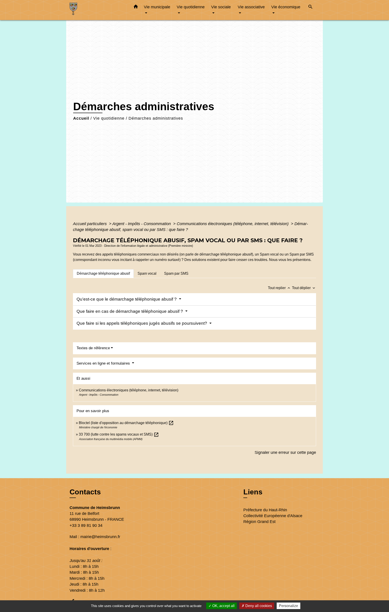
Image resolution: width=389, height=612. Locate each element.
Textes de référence (93, 348)
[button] (135, 7)
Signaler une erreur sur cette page (285, 452)
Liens (252, 492)
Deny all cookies (258, 606)
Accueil (81, 118)
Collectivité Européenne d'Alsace (272, 516)
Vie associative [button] (251, 7)
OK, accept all (223, 606)
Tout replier (279, 288)
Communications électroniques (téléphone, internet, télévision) (233, 224)
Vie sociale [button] (221, 7)
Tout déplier (304, 288)
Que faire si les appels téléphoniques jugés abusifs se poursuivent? (142, 323)
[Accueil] (98, 10)
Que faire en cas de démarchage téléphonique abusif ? (130, 311)
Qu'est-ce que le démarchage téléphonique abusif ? (127, 299)
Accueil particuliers (90, 224)
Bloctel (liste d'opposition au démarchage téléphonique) (126, 423)
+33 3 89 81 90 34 (86, 525)
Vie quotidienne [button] (191, 7)
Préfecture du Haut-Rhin (265, 510)
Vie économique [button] (285, 7)
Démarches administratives (156, 118)
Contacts (85, 492)
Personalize (288, 606)
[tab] (103, 273)
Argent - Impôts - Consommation (142, 224)
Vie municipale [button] (157, 7)
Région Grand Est (259, 521)
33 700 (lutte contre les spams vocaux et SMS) (119, 434)
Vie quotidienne (108, 118)
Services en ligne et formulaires (104, 363)
